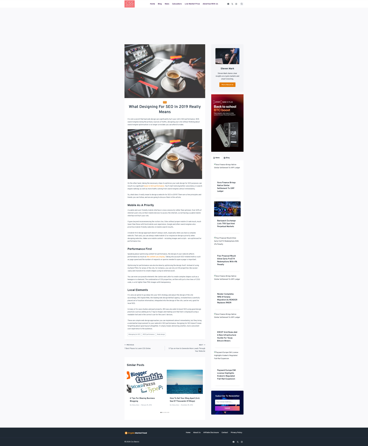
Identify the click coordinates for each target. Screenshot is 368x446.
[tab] (162, 412)
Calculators (177, 4)
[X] (232, 4)
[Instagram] (236, 4)
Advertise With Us (210, 4)
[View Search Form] (242, 4)
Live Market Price (192, 4)
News (167, 4)
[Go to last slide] (129, 390)
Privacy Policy (236, 433)
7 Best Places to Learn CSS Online (137, 347)
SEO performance (148, 334)
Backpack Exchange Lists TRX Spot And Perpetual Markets (226, 224)
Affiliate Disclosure (211, 433)
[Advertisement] (184, 22)
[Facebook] (228, 4)
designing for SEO (134, 334)
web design (161, 334)
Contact (225, 433)
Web (164, 102)
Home (152, 4)
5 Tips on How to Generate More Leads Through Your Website (187, 348)
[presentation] (145, 382)
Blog (160, 4)
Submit (227, 408)
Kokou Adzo (135, 405)
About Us (197, 433)
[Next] (199, 390)
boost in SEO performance (154, 186)
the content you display (156, 257)
